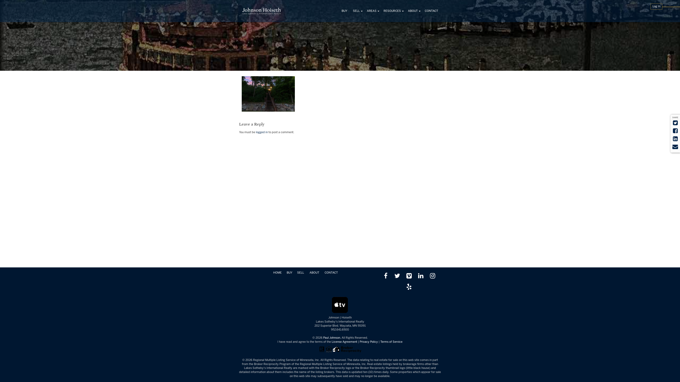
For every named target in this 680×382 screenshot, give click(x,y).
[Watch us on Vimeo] (409, 276)
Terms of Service (391, 342)
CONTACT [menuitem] (431, 11)
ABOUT (314, 272)
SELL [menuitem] (356, 11)
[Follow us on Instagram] (432, 276)
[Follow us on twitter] (397, 276)
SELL (300, 272)
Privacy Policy (369, 342)
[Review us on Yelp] (409, 287)
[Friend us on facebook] (385, 276)
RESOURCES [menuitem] (392, 11)
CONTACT (331, 272)
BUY (289, 272)
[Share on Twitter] (675, 124)
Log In (656, 6)
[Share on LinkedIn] (675, 140)
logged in (262, 132)
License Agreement (344, 342)
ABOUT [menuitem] (413, 11)
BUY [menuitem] (344, 11)
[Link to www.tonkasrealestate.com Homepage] (261, 11)
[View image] (268, 93)
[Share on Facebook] (675, 132)
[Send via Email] (675, 148)
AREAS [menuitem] (371, 11)
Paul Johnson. (332, 338)
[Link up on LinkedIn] (420, 276)
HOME (277, 272)
